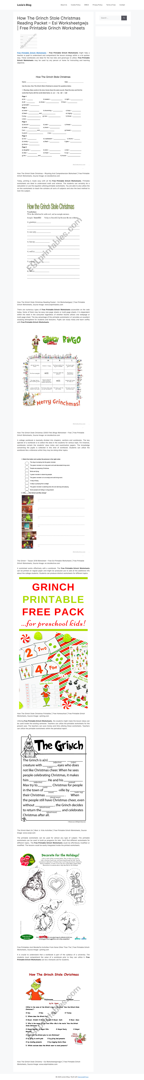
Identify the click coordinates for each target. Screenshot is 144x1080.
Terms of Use (111, 5)
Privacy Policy (97, 5)
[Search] (124, 18)
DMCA (86, 5)
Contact (122, 5)
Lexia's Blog (24, 4)
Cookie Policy (75, 5)
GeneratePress (83, 1077)
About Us (64, 5)
